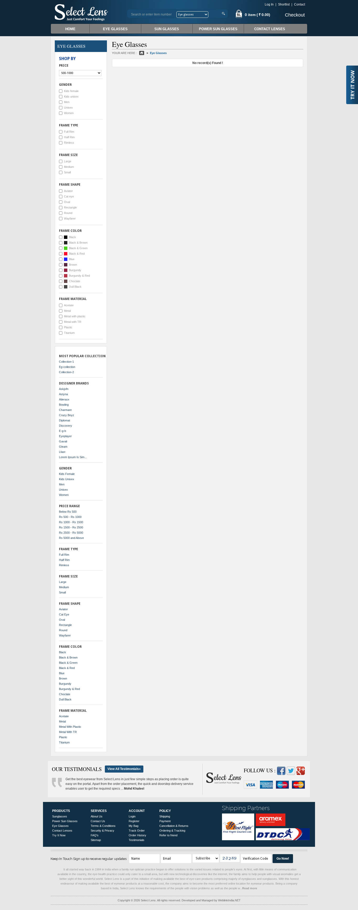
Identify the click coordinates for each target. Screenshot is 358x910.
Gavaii (63, 441)
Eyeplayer (65, 436)
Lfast (62, 451)
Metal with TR (72, 321)
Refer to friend (168, 835)
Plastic (68, 327)
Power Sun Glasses (65, 821)
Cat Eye (64, 614)
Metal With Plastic (70, 726)
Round (68, 213)
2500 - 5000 (71, 532)
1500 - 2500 (71, 527)
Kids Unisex (66, 479)
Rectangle (70, 207)
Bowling (64, 404)
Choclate (74, 281)
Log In (269, 4)
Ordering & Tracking (172, 830)
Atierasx (64, 399)
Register (134, 821)
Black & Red (77, 253)
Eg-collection (67, 366)
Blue (71, 259)
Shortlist (284, 4)
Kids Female (67, 473)
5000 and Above (71, 537)
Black (72, 237)
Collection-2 (66, 372)
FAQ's (95, 835)
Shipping (164, 816)
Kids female (71, 91)
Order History (137, 835)
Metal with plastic (74, 316)
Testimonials (136, 840)
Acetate (69, 305)
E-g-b (62, 430)
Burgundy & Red (79, 275)
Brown (73, 264)
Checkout (295, 15)
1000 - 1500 (71, 522)
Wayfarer (70, 218)
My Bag (133, 825)
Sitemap (96, 840)
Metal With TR (68, 732)
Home (70, 29)
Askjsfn (63, 388)
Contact (299, 4)
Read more (249, 888)
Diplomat (64, 420)
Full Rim (69, 131)
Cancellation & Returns (173, 825)
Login (132, 816)
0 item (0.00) (257, 15)
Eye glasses (115, 29)
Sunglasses (59, 816)
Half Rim (69, 137)
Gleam (63, 446)
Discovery (65, 425)
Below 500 (68, 511)
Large (67, 161)
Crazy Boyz (66, 415)
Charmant (65, 409)
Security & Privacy (102, 830)
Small (67, 172)
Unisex (68, 107)
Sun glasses (166, 29)
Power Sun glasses (218, 29)
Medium (69, 166)
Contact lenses (269, 29)
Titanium (69, 332)
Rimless (69, 142)
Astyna (63, 394)
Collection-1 (66, 361)
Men (66, 102)
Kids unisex (71, 96)
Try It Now (59, 835)
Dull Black (75, 286)
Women (69, 113)
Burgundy (75, 270)
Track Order (137, 830)
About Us (96, 816)
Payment (165, 821)
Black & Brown (78, 242)
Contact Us (98, 821)
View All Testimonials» (124, 769)
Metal (67, 310)
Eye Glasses (60, 825)
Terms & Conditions (103, 825)
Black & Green (78, 248)
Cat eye (69, 196)
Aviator (68, 190)
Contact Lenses (62, 830)
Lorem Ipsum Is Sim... (73, 457)
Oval (67, 202)
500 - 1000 (70, 516)
